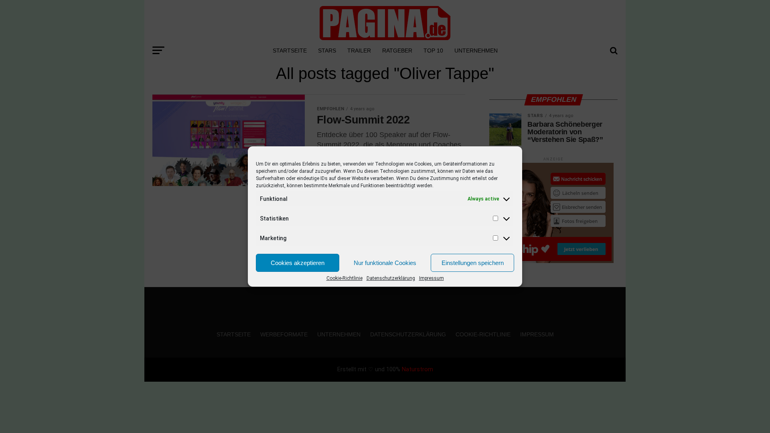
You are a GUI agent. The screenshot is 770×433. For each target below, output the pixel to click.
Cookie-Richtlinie (344, 278)
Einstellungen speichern (473, 262)
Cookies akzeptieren (297, 262)
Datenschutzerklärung (391, 278)
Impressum (431, 278)
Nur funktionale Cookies (385, 262)
